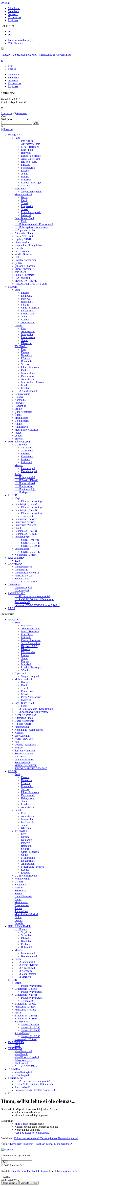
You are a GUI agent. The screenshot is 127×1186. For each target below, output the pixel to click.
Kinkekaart (39, 1143)
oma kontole (42, 1132)
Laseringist (15, 1143)
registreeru (21, 113)
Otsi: (3, 116)
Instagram (43, 1171)
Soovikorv (13, 11)
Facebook (32, 1171)
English (12, 68)
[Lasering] (7, 129)
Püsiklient (28, 1143)
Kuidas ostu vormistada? (27, 1138)
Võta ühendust (15, 43)
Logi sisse (13, 20)
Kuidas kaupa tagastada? (59, 1143)
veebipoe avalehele (24, 1132)
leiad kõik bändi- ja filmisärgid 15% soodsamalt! (36, 54)
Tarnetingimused (49, 1138)
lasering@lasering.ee (68, 1171)
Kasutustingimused (68, 1138)
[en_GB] (2, 49)
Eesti (10, 66)
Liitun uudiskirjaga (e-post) (15, 1155)
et (2, 60)
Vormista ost (14, 17)
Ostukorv (13, 14)
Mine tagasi (21, 1123)
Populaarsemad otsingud (20, 40)
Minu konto (14, 8)
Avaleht (5, 2)
